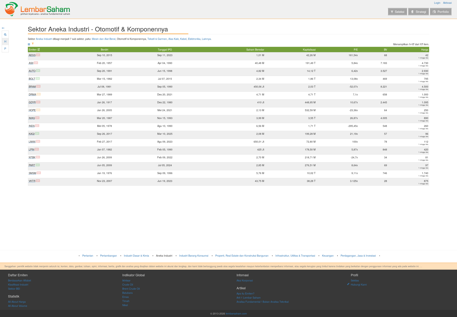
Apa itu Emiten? (245, 293)
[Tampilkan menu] (29, 44)
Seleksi (399, 11)
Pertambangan (108, 255)
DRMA (32, 94)
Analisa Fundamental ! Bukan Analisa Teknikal (263, 301)
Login (437, 2)
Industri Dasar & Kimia (136, 255)
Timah (125, 301)
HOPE (32, 110)
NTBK (32, 157)
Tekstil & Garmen (157, 39)
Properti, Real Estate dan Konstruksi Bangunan (241, 255)
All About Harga (17, 301)
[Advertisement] (135, 218)
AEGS (32, 55)
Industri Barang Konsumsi (193, 255)
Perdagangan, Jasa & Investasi (358, 255)
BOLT (32, 78)
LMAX (32, 141)
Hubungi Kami (359, 284)
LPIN (31, 149)
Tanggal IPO (165, 49)
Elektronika (194, 39)
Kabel (183, 39)
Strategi (421, 11)
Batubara (127, 292)
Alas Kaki (173, 39)
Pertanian (87, 255)
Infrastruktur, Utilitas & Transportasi (295, 255)
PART (32, 165)
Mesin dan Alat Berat (103, 39)
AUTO (32, 71)
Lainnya (206, 39)
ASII (31, 63)
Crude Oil (127, 284)
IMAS (32, 118)
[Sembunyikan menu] (3, 28)
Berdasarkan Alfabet (19, 280)
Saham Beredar (255, 49)
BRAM (32, 86)
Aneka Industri (44, 39)
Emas (125, 297)
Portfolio (443, 11)
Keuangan (328, 255)
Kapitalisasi (309, 49)
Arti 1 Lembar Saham (249, 297)
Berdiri (104, 49)
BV (385, 49)
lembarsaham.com (236, 313)
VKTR (32, 181)
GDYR (32, 102)
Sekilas (355, 280)
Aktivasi (447, 2)
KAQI (32, 133)
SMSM (32, 173)
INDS (32, 126)
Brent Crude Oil (131, 288)
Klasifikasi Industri (18, 284)
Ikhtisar (126, 280)
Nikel (125, 305)
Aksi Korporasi (245, 280)
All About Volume (17, 306)
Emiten (33, 49)
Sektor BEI (14, 288)
